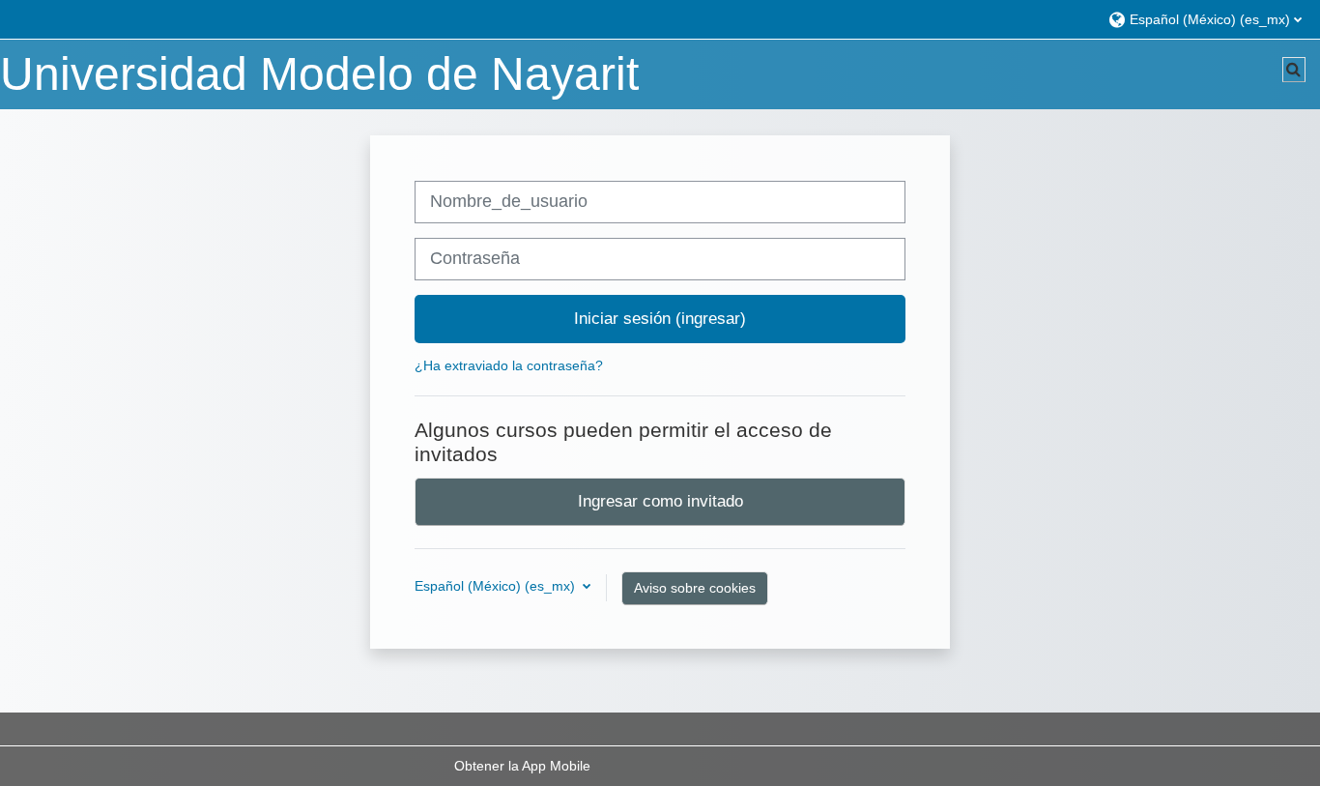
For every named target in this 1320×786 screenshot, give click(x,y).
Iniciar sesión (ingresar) (660, 318)
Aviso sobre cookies (695, 588)
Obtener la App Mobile (522, 765)
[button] (1205, 19)
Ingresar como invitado (660, 500)
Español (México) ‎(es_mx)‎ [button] (497, 586)
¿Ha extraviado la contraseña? (509, 365)
